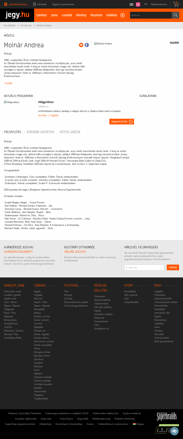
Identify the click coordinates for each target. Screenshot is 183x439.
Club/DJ (8, 327)
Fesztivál (71, 285)
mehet (173, 267)
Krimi (36, 370)
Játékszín (43, 106)
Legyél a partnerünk (63, 4)
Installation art (101, 328)
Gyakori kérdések (132, 413)
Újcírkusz (39, 359)
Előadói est (40, 330)
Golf (126, 298)
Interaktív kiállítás (103, 314)
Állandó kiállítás (102, 300)
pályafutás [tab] (12, 132)
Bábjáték (38, 327)
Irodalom (38, 363)
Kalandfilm (159, 309)
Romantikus (160, 320)
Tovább (8, 83)
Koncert (68, 295)
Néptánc (38, 373)
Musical (38, 298)
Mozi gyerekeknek (163, 341)
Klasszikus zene (12, 291)
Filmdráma (159, 295)
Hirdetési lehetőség (124, 418)
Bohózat (38, 366)
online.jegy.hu (75, 252)
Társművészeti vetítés (166, 302)
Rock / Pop (10, 313)
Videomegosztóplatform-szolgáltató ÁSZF (67, 413)
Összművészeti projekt (76, 302)
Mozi (157, 285)
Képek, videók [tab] (70, 132)
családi (67, 15)
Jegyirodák (82, 418)
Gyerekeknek (101, 321)
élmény (81, 15)
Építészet (99, 318)
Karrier (90, 424)
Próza (37, 348)
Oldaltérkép (45, 424)
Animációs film (162, 313)
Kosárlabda (130, 291)
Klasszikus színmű (44, 341)
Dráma (37, 313)
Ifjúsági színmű (42, 355)
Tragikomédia (41, 398)
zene (54, 15)
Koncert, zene (14, 285)
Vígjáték (54, 115)
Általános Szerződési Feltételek (24, 413)
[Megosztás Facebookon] (87, 45)
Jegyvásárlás (120, 121)
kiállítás (112, 15)
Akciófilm (159, 334)
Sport (128, 285)
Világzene (9, 309)
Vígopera (38, 395)
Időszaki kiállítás (103, 307)
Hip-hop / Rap (11, 334)
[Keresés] (175, 15)
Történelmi (99, 296)
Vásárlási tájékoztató (26, 418)
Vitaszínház (40, 391)
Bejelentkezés (159, 4)
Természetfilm (161, 338)
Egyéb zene (10, 298)
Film (66, 291)
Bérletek (42, 4)
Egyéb (37, 291)
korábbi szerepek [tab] (40, 132)
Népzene (8, 316)
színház (41, 15)
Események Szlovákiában (69, 424)
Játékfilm (159, 323)
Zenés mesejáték (43, 345)
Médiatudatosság (101, 418)
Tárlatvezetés (101, 303)
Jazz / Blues (10, 302)
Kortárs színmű (42, 316)
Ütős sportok (130, 295)
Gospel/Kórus (11, 323)
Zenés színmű (41, 320)
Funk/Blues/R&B (12, 338)
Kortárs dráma (41, 338)
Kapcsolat (46, 418)
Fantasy (158, 330)
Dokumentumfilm (163, 298)
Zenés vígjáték (41, 334)
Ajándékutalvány (18, 4)
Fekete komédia (42, 380)
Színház (42, 115)
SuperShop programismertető (20, 424)
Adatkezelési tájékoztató (105, 413)
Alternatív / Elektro (13, 330)
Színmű (38, 323)
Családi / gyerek (12, 295)
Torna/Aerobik (131, 302)
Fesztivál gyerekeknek (76, 305)
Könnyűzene (10, 320)
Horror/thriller (161, 305)
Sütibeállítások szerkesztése (113, 424)
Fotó (96, 325)
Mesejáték (39, 309)
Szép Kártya (66, 418)
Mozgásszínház (42, 352)
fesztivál (96, 15)
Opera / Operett (12, 305)
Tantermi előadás (43, 377)
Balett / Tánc (40, 302)
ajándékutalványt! (18, 252)
